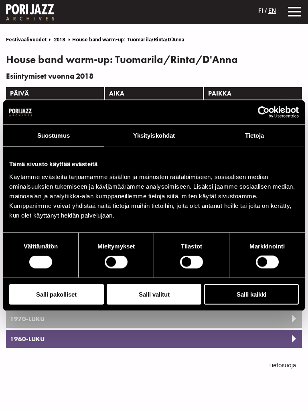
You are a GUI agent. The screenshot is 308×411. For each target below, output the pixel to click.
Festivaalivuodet (26, 40)
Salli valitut (154, 294)
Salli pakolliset (56, 294)
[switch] (116, 262)
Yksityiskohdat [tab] (154, 135)
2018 (60, 40)
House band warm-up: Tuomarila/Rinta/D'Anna (128, 40)
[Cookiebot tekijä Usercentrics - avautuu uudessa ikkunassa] (264, 112)
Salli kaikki (251, 294)
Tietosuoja (282, 365)
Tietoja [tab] (254, 135)
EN (272, 11)
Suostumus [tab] (53, 135)
